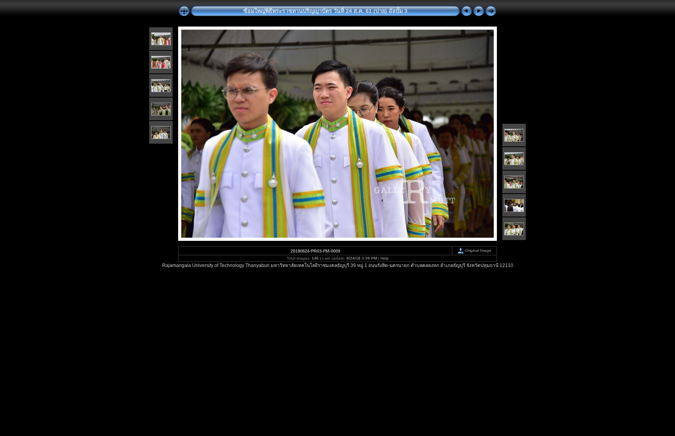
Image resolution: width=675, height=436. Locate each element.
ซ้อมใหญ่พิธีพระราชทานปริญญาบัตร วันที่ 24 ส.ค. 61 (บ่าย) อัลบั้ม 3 (325, 11)
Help (384, 258)
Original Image (477, 250)
